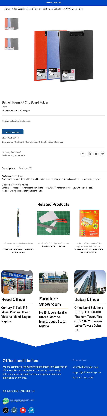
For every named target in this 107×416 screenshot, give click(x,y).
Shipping (6, 121)
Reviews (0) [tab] (25, 168)
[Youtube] (96, 153)
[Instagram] (89, 153)
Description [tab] (8, 168)
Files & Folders (34, 9)
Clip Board (47, 9)
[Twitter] (6, 410)
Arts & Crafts (43, 243)
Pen (17, 243)
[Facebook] (82, 153)
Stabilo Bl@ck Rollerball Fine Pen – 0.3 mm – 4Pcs (18, 251)
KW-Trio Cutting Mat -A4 (53, 246)
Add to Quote (12, 132)
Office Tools (88, 246)
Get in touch (19, 155)
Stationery (58, 142)
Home (7, 9)
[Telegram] (102, 153)
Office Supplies (18, 9)
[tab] (8, 169)
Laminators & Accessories (86, 243)
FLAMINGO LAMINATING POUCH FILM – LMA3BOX (89, 251)
